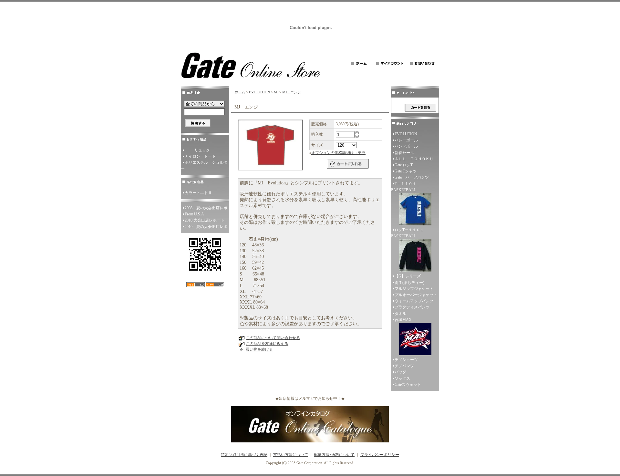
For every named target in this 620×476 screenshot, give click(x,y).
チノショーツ (406, 359)
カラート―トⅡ (198, 193)
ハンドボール (406, 146)
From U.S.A (194, 214)
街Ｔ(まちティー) (409, 282)
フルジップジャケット (414, 288)
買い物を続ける (259, 349)
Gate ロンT (404, 165)
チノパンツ (404, 366)
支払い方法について (290, 454)
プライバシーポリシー (379, 454)
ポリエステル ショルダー (204, 165)
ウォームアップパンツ (414, 301)
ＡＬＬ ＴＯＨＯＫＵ (414, 159)
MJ (276, 92)
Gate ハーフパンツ (412, 177)
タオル (400, 313)
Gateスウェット (408, 384)
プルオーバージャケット (416, 295)
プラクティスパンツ (412, 307)
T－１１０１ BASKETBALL (405, 186)
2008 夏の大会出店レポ (206, 208)
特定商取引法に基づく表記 (244, 454)
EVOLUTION (259, 92)
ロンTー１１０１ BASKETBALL (409, 233)
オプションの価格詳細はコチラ (338, 152)
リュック (202, 150)
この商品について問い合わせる (273, 338)
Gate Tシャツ (406, 171)
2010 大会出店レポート (204, 220)
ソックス (402, 378)
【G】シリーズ (408, 276)
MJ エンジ (291, 92)
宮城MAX (403, 319)
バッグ (400, 372)
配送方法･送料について (334, 454)
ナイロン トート (200, 156)
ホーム (239, 92)
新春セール (404, 152)
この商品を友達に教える (267, 343)
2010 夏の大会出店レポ (206, 226)
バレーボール (406, 140)
